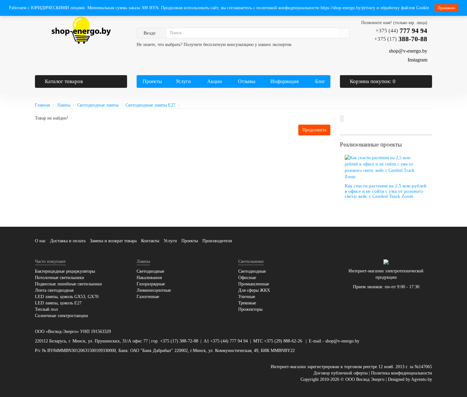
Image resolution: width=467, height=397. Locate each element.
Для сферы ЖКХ (254, 290)
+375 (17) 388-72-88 (179, 341)
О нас (40, 240)
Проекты (152, 81)
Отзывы (246, 81)
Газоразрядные (151, 284)
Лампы (63, 105)
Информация (284, 81)
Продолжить (314, 129)
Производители (217, 240)
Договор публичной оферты (341, 373)
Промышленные (253, 284)
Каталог (64, 81)
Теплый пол (46, 309)
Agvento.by (421, 379)
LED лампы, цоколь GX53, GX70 (66, 296)
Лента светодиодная (54, 290)
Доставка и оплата (67, 240)
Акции (214, 81)
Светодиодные (150, 271)
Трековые (247, 303)
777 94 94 (401, 31)
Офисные (247, 277)
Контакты (150, 240)
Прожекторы (250, 309)
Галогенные (148, 296)
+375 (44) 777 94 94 (229, 341)
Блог (320, 81)
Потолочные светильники (59, 277)
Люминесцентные (154, 290)
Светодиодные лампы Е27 (150, 105)
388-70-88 (400, 39)
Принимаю (446, 8)
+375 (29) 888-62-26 (283, 341)
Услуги (182, 81)
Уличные (246, 296)
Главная (42, 105)
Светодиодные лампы (97, 105)
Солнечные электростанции (61, 315)
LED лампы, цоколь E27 (58, 303)
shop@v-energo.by (342, 341)
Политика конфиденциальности (401, 373)
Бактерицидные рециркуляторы (65, 271)
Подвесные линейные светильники (68, 284)
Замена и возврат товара (113, 240)
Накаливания (149, 277)
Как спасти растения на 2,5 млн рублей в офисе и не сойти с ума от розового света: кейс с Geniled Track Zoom (385, 191)
